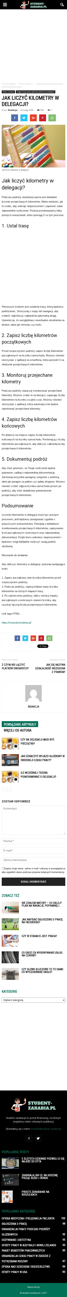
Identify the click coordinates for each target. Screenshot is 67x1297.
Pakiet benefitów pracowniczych (23, 1250)
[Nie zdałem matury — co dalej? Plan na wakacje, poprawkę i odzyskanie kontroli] (10, 908)
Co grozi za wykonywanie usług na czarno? (42, 954)
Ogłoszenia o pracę (14, 1223)
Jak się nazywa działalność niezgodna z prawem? (50, 668)
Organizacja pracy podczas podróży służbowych (35, 92)
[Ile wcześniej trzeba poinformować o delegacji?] (10, 777)
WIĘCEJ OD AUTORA (17, 730)
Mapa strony (33, 1287)
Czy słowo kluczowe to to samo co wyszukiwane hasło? (42, 971)
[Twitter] (38, 1138)
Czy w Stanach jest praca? (39, 936)
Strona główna (9, 83)
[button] (62, 4)
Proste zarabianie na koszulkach (35, 1193)
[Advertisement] (33, 44)
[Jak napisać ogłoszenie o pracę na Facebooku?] (10, 924)
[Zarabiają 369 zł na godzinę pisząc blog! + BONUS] (10, 1179)
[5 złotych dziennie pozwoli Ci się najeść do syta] (10, 1163)
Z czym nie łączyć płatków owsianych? (15, 666)
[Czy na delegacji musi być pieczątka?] (10, 744)
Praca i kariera (8, 92)
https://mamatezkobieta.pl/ (16, 622)
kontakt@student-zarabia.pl (46, 1128)
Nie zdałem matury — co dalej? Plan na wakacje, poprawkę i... (42, 904)
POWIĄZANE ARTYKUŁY (20, 724)
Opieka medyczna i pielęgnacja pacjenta (28, 1218)
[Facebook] (28, 1138)
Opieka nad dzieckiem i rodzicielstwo (26, 1266)
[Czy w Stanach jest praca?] (10, 941)
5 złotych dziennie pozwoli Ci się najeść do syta (43, 1160)
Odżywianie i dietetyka (16, 1240)
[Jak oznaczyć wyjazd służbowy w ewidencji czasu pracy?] (10, 760)
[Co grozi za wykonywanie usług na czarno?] (10, 957)
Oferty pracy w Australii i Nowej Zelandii (29, 1245)
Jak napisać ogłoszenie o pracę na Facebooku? (42, 921)
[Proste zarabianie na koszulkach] (7, 1197)
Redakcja (13, 110)
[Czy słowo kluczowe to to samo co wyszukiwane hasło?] (10, 974)
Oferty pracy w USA (14, 1272)
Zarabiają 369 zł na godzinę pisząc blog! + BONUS (40, 1177)
